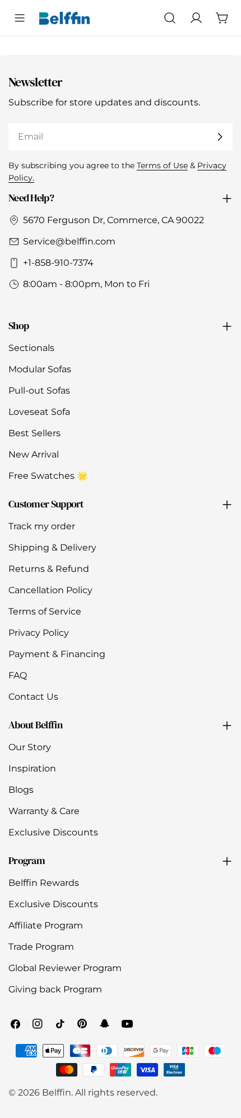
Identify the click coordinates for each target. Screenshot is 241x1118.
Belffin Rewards (43, 882)
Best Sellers (34, 433)
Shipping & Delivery (52, 547)
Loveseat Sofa (39, 411)
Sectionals (31, 348)
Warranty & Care (44, 811)
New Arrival (33, 454)
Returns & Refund (48, 568)
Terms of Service (44, 611)
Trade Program (41, 946)
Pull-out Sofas (39, 390)
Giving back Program (55, 989)
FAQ (17, 675)
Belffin (56, 1092)
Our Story (29, 747)
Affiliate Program (45, 925)
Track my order (41, 526)
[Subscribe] (219, 137)
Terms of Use (162, 165)
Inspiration (32, 768)
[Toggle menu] (19, 18)
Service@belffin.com (69, 241)
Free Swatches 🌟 (48, 475)
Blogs (21, 789)
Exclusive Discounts (53, 832)
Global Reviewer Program (65, 968)
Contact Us (33, 696)
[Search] (169, 18)
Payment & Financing (56, 654)
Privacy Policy (38, 632)
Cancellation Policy (50, 590)
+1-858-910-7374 (58, 262)
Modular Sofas (39, 369)
